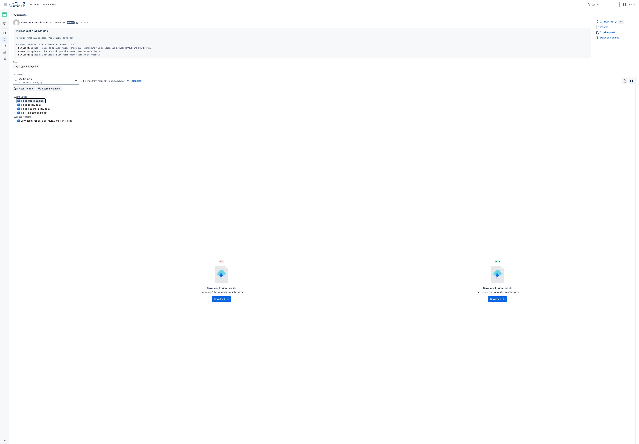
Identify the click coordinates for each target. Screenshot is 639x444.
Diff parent (18, 74)
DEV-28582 (23, 48)
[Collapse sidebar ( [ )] (4, 440)
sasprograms (24, 116)
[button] (5, 4)
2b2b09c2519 (59, 22)
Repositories (49, 4)
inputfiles (22, 96)
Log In (632, 4)
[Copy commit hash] (77, 23)
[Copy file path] (128, 80)
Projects (34, 4)
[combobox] (603, 4)
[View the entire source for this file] (625, 81)
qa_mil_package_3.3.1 (26, 66)
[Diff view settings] (631, 81)
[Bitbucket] (17, 4)
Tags (15, 62)
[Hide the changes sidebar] (83, 81)
